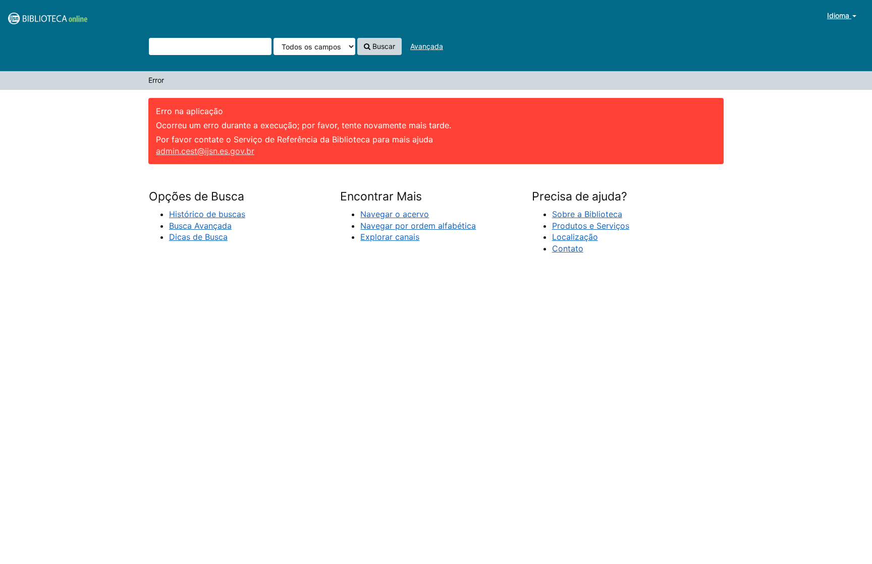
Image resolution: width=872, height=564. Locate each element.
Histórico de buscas (207, 214)
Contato (567, 248)
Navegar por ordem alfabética (418, 226)
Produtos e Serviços (590, 226)
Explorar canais (389, 237)
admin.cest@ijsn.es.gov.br (205, 151)
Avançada (426, 46)
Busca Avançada (200, 226)
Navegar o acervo (394, 214)
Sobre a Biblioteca (587, 214)
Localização (575, 237)
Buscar (382, 46)
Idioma (839, 15)
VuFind (33, 16)
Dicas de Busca (198, 237)
